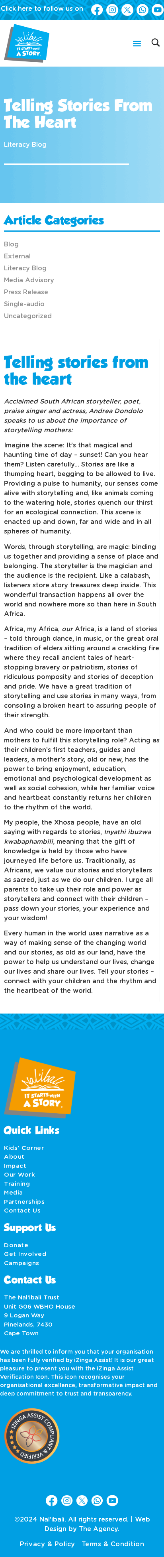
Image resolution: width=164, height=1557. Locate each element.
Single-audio (24, 304)
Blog (11, 244)
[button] (136, 43)
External (17, 256)
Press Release (26, 292)
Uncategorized (28, 316)
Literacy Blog (25, 145)
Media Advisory (29, 280)
